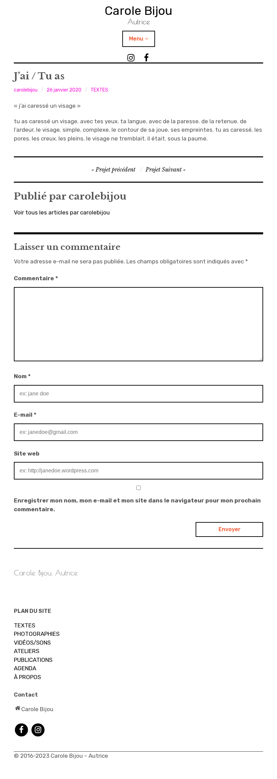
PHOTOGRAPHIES (36, 633)
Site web (27, 453)
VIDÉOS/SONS (32, 642)
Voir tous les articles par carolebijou (62, 212)
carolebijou (25, 90)
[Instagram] (38, 729)
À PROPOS (27, 677)
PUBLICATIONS (33, 659)
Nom (22, 376)
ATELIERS (26, 651)
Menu (136, 38)
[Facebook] (21, 729)
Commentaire (36, 278)
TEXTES (99, 90)
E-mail (25, 414)
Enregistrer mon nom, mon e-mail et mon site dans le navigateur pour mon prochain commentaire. (137, 505)
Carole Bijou (138, 10)
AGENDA (25, 668)
